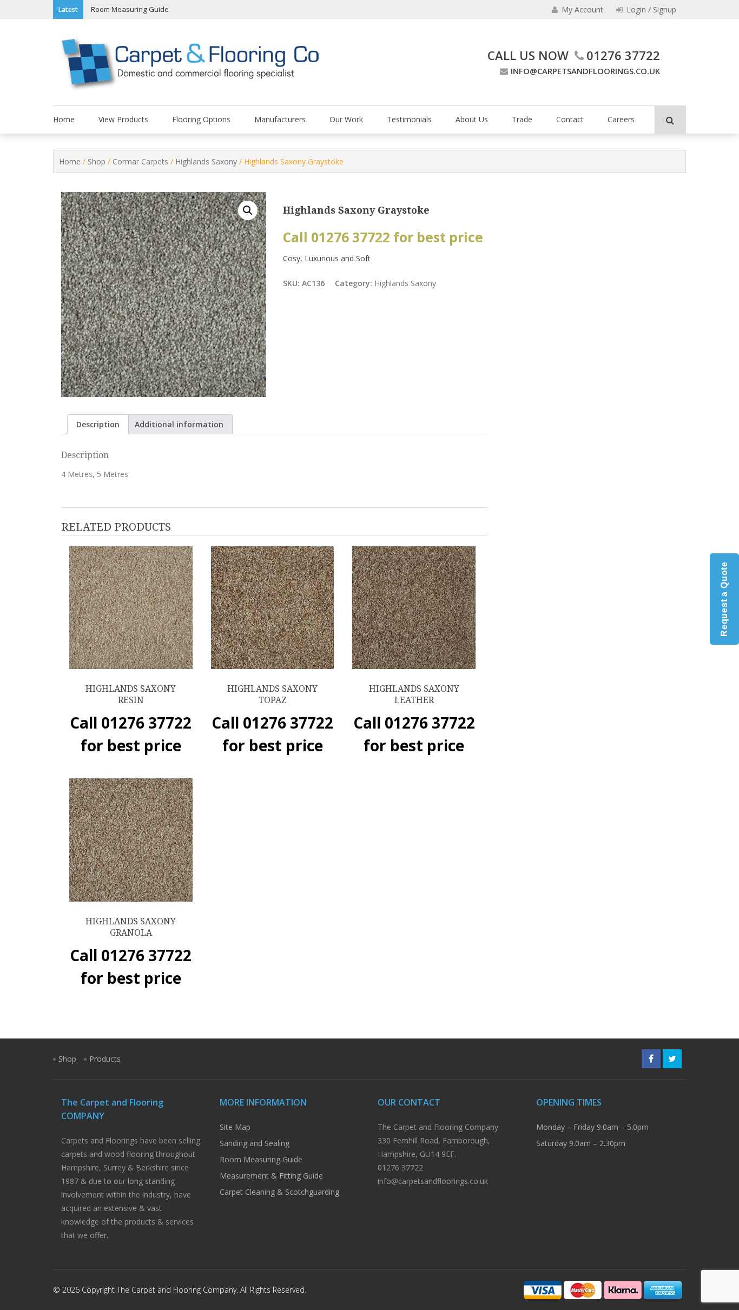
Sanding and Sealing (254, 1143)
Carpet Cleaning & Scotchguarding (279, 1192)
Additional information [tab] (179, 424)
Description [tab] (98, 424)
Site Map (235, 1127)
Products (105, 1059)
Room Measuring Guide (130, 9)
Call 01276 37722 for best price (383, 237)
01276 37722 (623, 55)
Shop (96, 161)
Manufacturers (280, 119)
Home (64, 119)
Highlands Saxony (206, 161)
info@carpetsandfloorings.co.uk (585, 70)
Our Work (346, 119)
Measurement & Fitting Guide (271, 1175)
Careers (621, 119)
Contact (570, 119)
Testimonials (409, 119)
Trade (522, 119)
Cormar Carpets (140, 161)
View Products (123, 119)
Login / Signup (650, 9)
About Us (472, 119)
